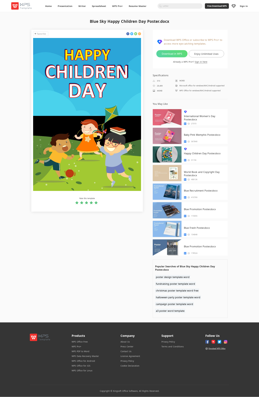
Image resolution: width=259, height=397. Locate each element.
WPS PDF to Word (80, 351)
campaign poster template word (174, 304)
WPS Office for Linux (82, 370)
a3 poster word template (170, 310)
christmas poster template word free (177, 290)
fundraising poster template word (175, 283)
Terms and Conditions (172, 346)
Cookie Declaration (130, 365)
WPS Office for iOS (81, 365)
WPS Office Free (80, 341)
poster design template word (172, 277)
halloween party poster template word (178, 297)
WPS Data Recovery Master (85, 356)
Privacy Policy (127, 360)
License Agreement (130, 356)
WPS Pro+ (76, 346)
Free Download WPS (217, 6)
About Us (125, 341)
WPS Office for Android (83, 360)
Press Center (127, 346)
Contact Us (126, 351)
